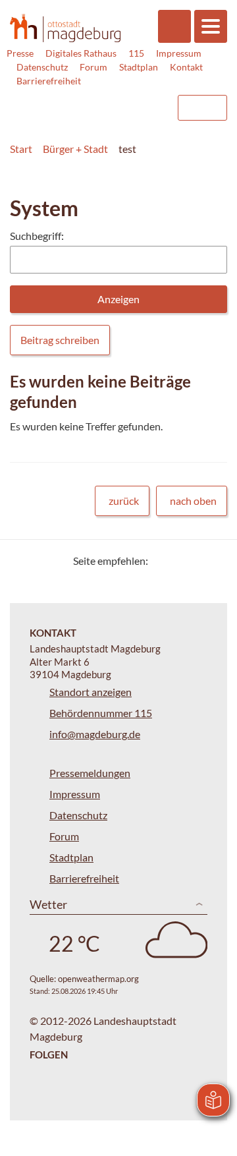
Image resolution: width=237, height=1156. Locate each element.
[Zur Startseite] (65, 28)
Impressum (178, 53)
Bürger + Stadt (75, 148)
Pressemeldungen (89, 772)
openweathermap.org (98, 978)
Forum (93, 66)
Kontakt (186, 66)
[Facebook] (179, 560)
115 (136, 53)
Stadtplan (138, 66)
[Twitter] (163, 560)
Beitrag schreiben (59, 339)
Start (21, 148)
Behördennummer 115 (100, 713)
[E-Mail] (196, 560)
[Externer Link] (59, 101)
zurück (124, 500)
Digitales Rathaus (81, 53)
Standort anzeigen (90, 691)
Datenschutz (42, 66)
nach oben (193, 500)
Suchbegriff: (37, 235)
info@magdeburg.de (94, 734)
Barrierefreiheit (48, 80)
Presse (20, 53)
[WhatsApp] (212, 560)
